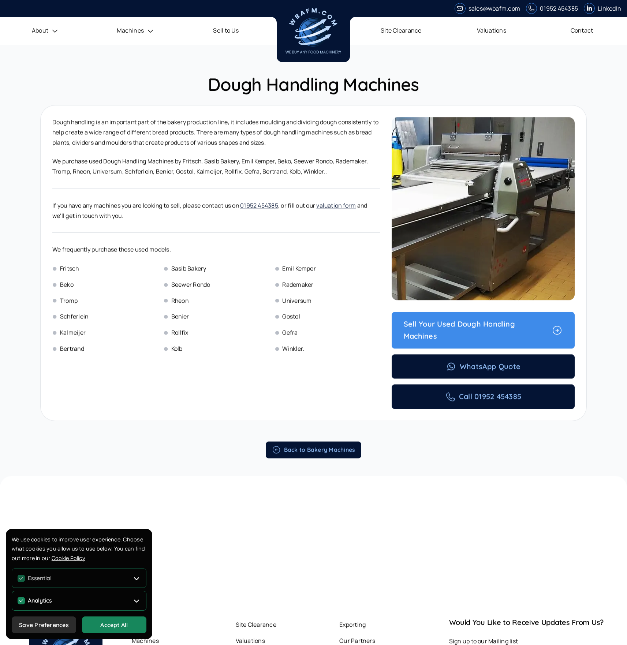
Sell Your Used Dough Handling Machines (459, 331)
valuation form (336, 206)
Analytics (40, 600)
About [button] (40, 30)
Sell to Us (225, 30)
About (140, 626)
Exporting (352, 626)
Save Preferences (44, 625)
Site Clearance (401, 30)
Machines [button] (130, 30)
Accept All (114, 625)
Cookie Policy (68, 558)
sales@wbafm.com (494, 8)
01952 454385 (559, 8)
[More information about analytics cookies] (137, 600)
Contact (582, 30)
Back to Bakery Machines (319, 450)
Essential (40, 578)
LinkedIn (609, 8)
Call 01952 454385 (490, 397)
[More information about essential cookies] (137, 578)
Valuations (491, 30)
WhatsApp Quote (490, 367)
